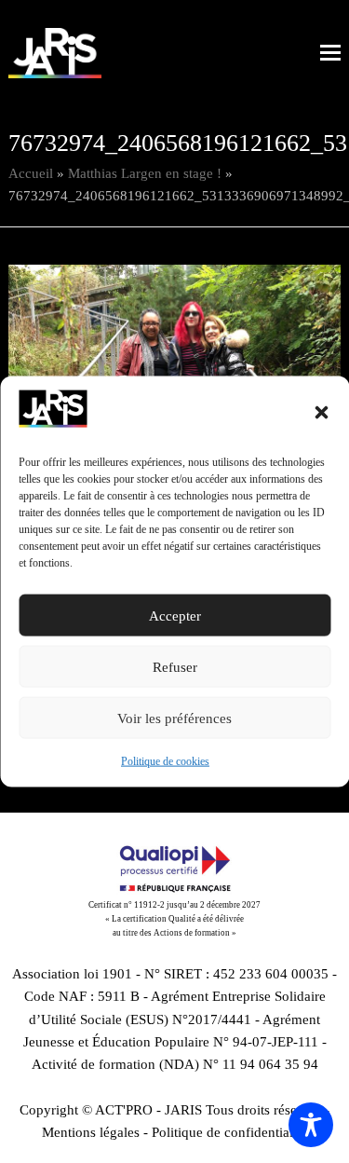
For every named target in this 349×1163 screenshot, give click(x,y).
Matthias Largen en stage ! (144, 173)
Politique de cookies (165, 761)
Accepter (175, 616)
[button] (321, 413)
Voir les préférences (174, 718)
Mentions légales (91, 1132)
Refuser (175, 667)
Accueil (30, 173)
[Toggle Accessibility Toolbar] (311, 1125)
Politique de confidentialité (229, 1132)
